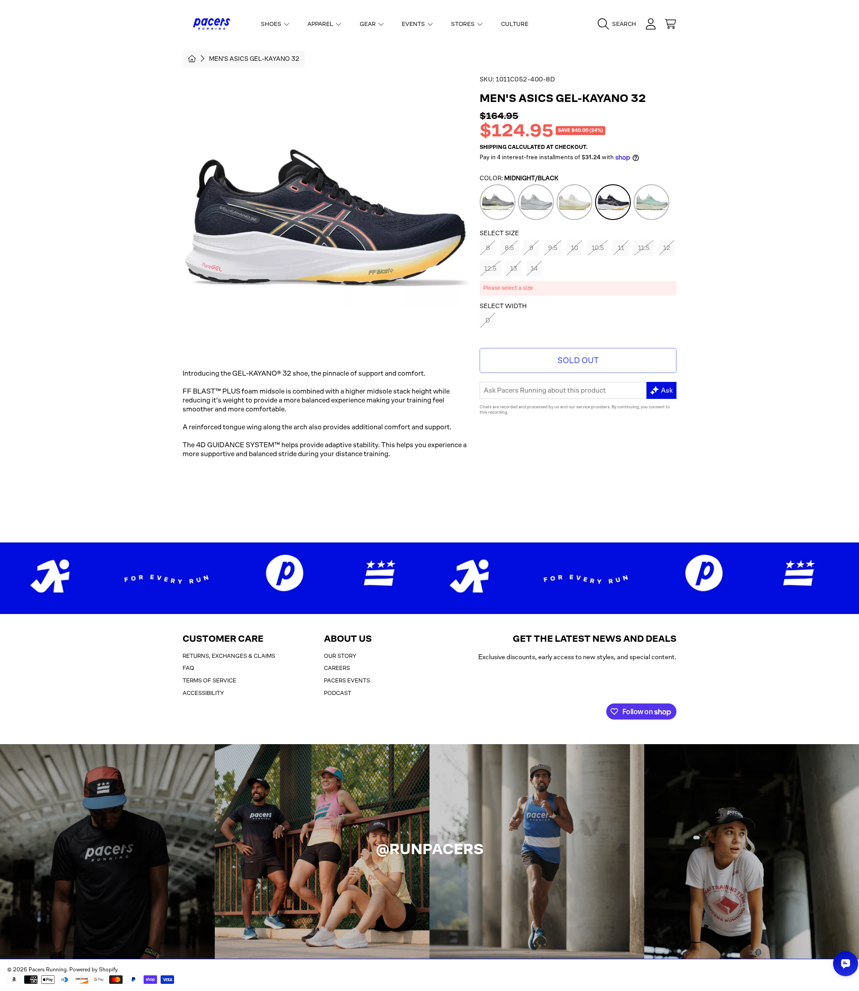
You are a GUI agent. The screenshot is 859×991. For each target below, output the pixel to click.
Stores (463, 24)
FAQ (188, 668)
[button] (619, 24)
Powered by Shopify (93, 969)
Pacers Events (347, 680)
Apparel (321, 24)
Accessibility (203, 693)
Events (414, 24)
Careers (337, 668)
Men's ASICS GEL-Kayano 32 (254, 58)
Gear (368, 24)
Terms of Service (209, 680)
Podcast (337, 693)
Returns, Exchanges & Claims (229, 655)
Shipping (493, 147)
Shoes (272, 24)
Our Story (340, 655)
